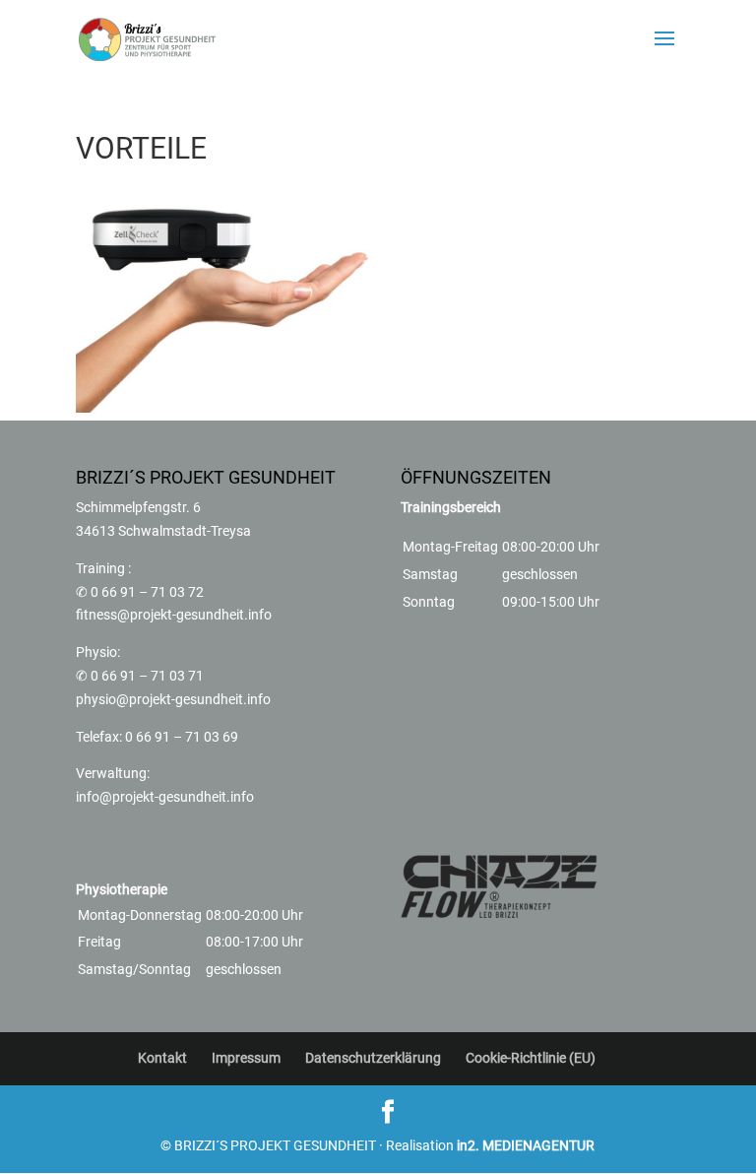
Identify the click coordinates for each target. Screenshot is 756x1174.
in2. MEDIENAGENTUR (526, 1145)
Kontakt (162, 1058)
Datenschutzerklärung (373, 1058)
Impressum (246, 1058)
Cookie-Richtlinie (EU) (531, 1058)
